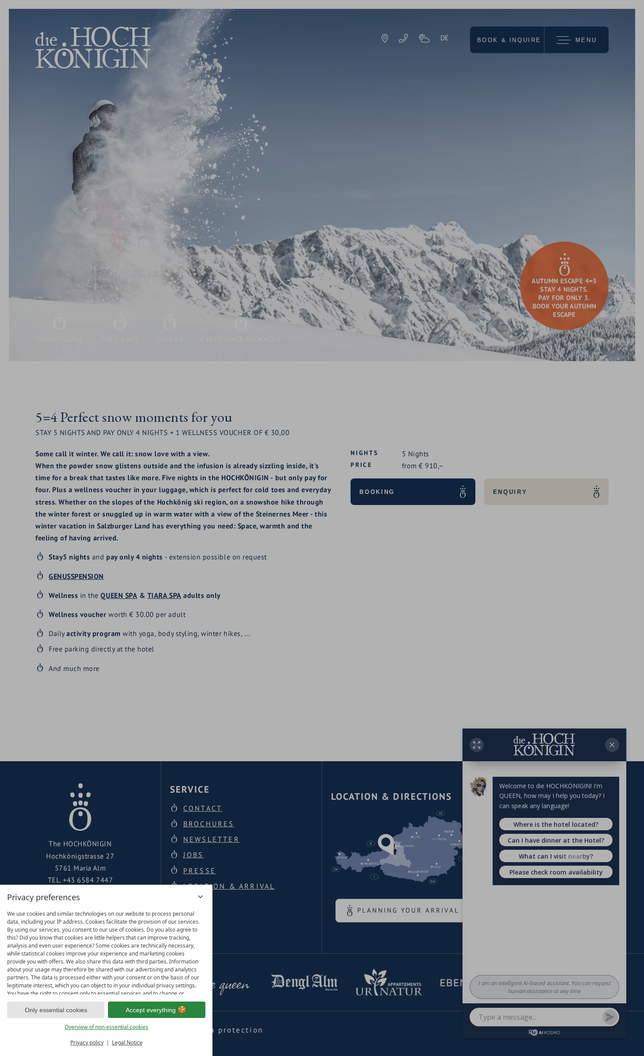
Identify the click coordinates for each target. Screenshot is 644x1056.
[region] (106, 950)
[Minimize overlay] (200, 897)
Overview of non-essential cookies (106, 1027)
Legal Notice (127, 1042)
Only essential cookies (56, 1010)
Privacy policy (87, 1042)
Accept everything (151, 1010)
